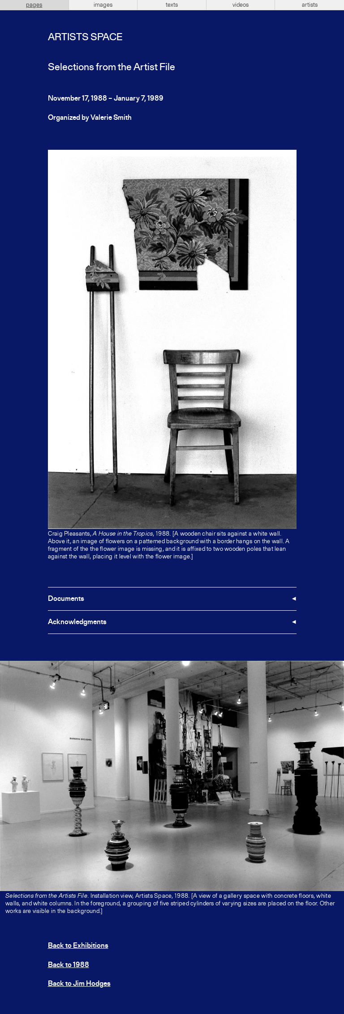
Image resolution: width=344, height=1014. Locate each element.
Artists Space (85, 37)
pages (34, 5)
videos (240, 5)
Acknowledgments (77, 622)
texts (172, 5)
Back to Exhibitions (78, 946)
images (103, 5)
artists (310, 5)
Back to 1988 (68, 965)
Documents (66, 599)
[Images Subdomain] (336, 669)
